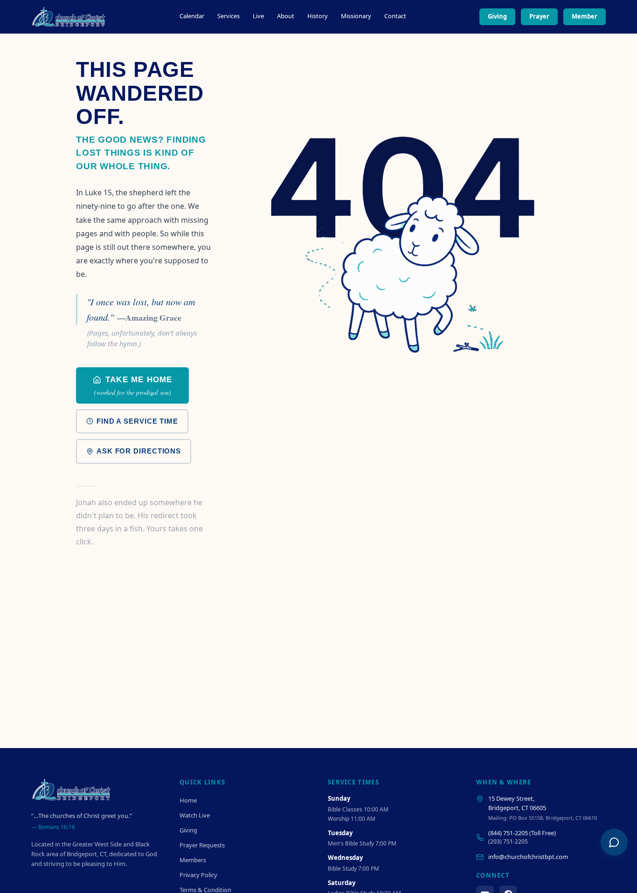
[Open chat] (614, 842)
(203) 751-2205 (508, 841)
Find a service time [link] (137, 421)
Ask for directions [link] (139, 451)
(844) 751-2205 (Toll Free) (522, 833)
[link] (132, 385)
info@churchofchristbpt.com (528, 856)
